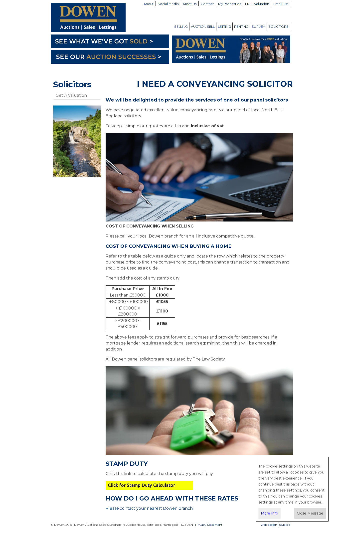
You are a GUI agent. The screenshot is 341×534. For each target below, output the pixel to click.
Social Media (168, 4)
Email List (280, 4)
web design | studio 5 (275, 524)
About (149, 4)
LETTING (224, 26)
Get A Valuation (71, 95)
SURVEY (258, 26)
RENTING (241, 26)
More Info (269, 513)
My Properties (229, 4)
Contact (207, 4)
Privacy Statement (208, 524)
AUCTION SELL (203, 26)
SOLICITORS (278, 26)
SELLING (181, 26)
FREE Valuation (257, 4)
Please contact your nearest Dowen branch (149, 508)
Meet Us (189, 4)
